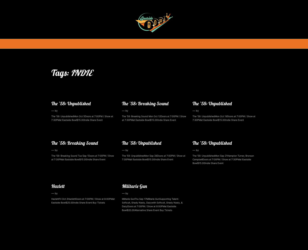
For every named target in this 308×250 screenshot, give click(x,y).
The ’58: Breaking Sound (145, 103)
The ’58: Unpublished (71, 103)
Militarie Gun (134, 186)
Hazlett (58, 186)
